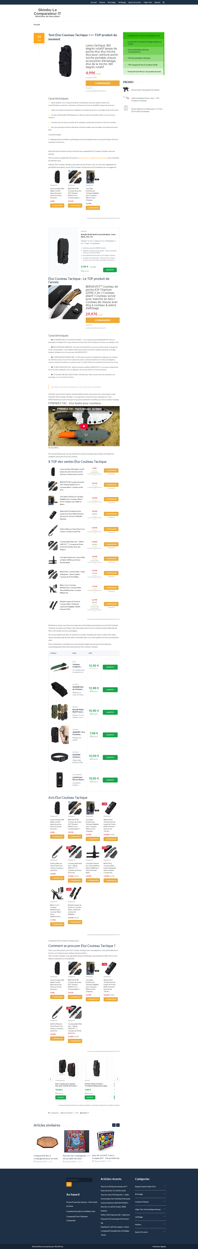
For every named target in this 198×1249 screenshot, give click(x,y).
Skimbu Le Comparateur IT (47, 12)
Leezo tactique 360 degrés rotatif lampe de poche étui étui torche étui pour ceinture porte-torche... (72, 471)
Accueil (94, 2)
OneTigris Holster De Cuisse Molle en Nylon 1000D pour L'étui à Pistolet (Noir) (72, 559)
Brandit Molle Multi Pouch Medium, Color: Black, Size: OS (98, 235)
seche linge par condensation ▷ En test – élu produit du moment (147, 110)
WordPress (58, 1246)
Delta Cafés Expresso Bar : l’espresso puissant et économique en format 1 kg (115, 1219)
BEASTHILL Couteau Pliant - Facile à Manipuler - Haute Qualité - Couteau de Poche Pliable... (72, 574)
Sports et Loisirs (134, 2)
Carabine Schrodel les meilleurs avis (80, 1211)
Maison (102, 2)
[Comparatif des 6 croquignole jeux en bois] (47, 1141)
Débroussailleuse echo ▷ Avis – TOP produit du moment (145, 99)
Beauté (157, 2)
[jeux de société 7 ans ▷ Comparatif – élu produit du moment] (106, 1141)
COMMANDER (102, 83)
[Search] (69, 1184)
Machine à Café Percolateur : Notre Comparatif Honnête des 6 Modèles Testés (115, 1231)
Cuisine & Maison (142, 1202)
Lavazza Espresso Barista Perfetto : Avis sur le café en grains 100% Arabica (115, 1207)
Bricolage (112, 2)
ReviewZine (36, 1246)
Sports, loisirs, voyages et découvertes (93, 158)
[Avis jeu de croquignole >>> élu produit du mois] (76, 1141)
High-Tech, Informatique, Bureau (148, 1209)
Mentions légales (159, 1246)
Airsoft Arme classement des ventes (145, 90)
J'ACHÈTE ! (110, 270)
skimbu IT (85, 1113)
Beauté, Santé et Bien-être (145, 1186)
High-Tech (148, 2)
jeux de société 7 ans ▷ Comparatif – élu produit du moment (106, 1158)
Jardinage (122, 2)
